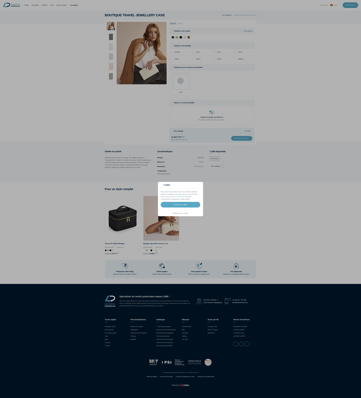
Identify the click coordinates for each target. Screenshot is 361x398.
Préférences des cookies (180, 213)
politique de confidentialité (176, 197)
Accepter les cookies (180, 205)
